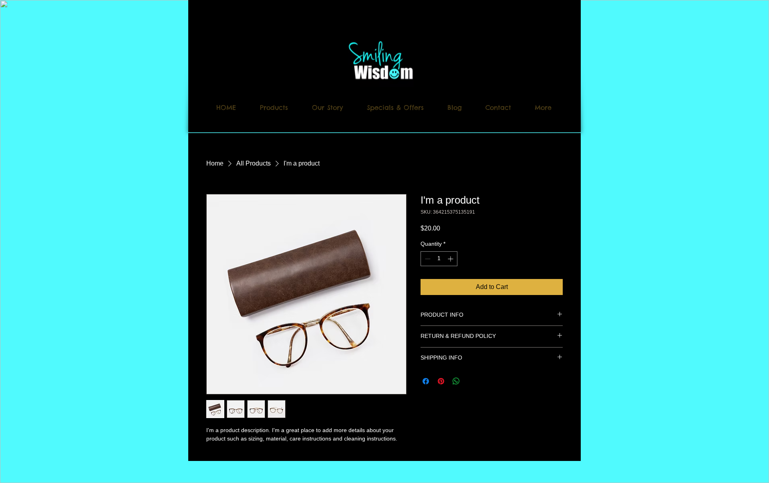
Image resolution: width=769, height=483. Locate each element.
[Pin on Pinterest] (441, 381)
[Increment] (451, 259)
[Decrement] (427, 259)
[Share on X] (471, 381)
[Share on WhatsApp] (456, 381)
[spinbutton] (439, 259)
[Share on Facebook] (426, 381)
